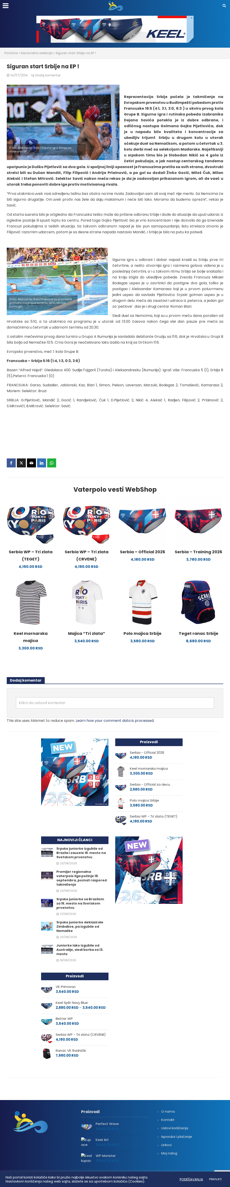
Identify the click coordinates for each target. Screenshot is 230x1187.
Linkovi (166, 1145)
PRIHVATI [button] (215, 1179)
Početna (11, 53)
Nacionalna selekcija (37, 53)
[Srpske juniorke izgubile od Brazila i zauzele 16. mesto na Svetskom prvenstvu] (47, 852)
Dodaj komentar (48, 75)
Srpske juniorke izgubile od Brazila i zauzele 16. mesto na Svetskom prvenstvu (81, 853)
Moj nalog (169, 1153)
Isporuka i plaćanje (176, 1136)
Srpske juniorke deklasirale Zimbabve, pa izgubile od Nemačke (79, 926)
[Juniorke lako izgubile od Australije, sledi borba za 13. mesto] (47, 949)
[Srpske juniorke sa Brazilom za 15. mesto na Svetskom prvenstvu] (47, 902)
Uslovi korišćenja (174, 1128)
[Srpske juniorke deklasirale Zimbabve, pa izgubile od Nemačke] (47, 926)
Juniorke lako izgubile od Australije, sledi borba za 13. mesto (79, 949)
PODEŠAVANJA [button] (191, 1179)
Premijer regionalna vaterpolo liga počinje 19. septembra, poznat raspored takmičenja (81, 878)
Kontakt (168, 1119)
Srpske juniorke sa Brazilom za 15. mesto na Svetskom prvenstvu (80, 903)
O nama (168, 1111)
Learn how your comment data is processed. (115, 720)
